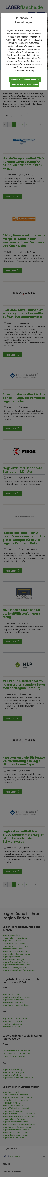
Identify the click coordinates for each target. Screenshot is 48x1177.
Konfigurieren (31, 79)
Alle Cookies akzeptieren (25, 85)
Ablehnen (15, 79)
